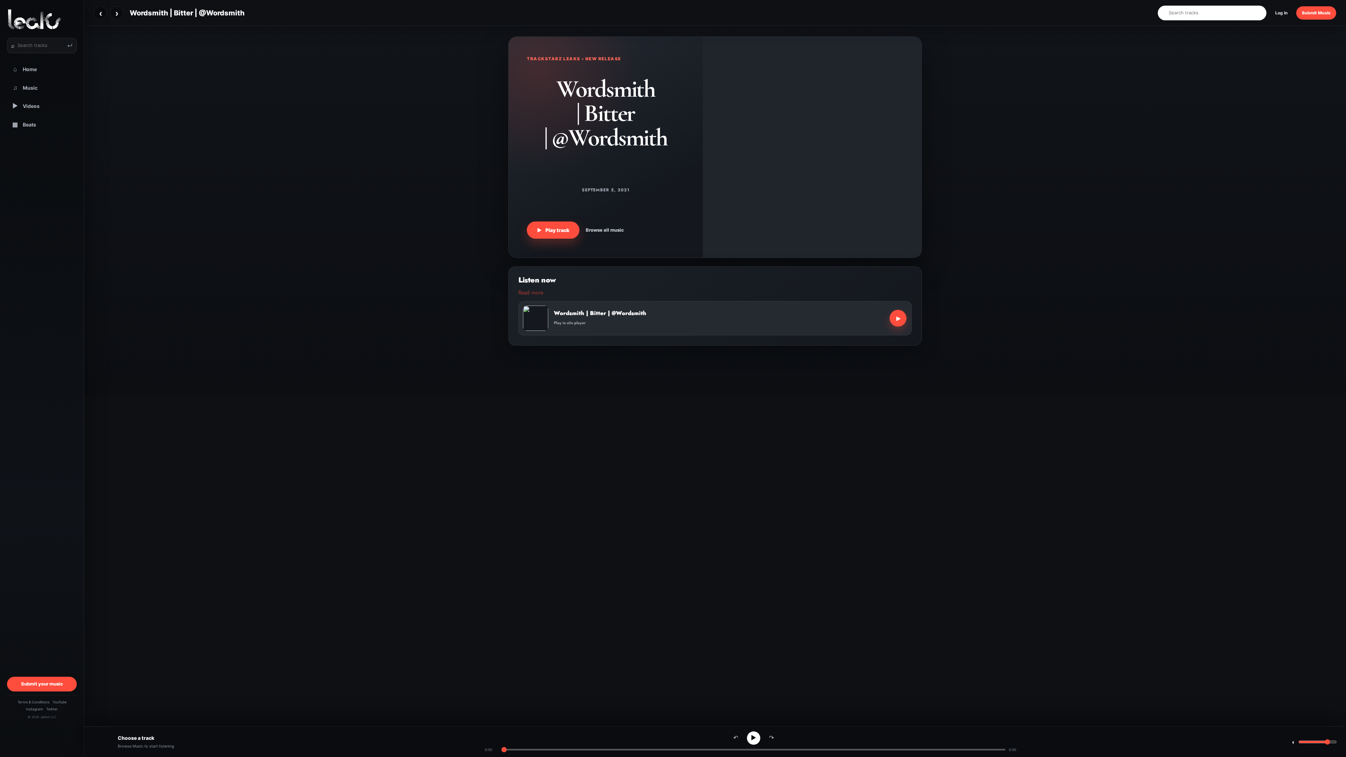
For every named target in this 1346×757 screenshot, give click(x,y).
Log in (1281, 12)
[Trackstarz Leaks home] (42, 19)
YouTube (60, 702)
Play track (553, 230)
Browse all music (605, 230)
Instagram (34, 709)
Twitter (52, 709)
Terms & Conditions (33, 702)
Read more (530, 292)
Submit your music (42, 684)
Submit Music (1316, 12)
